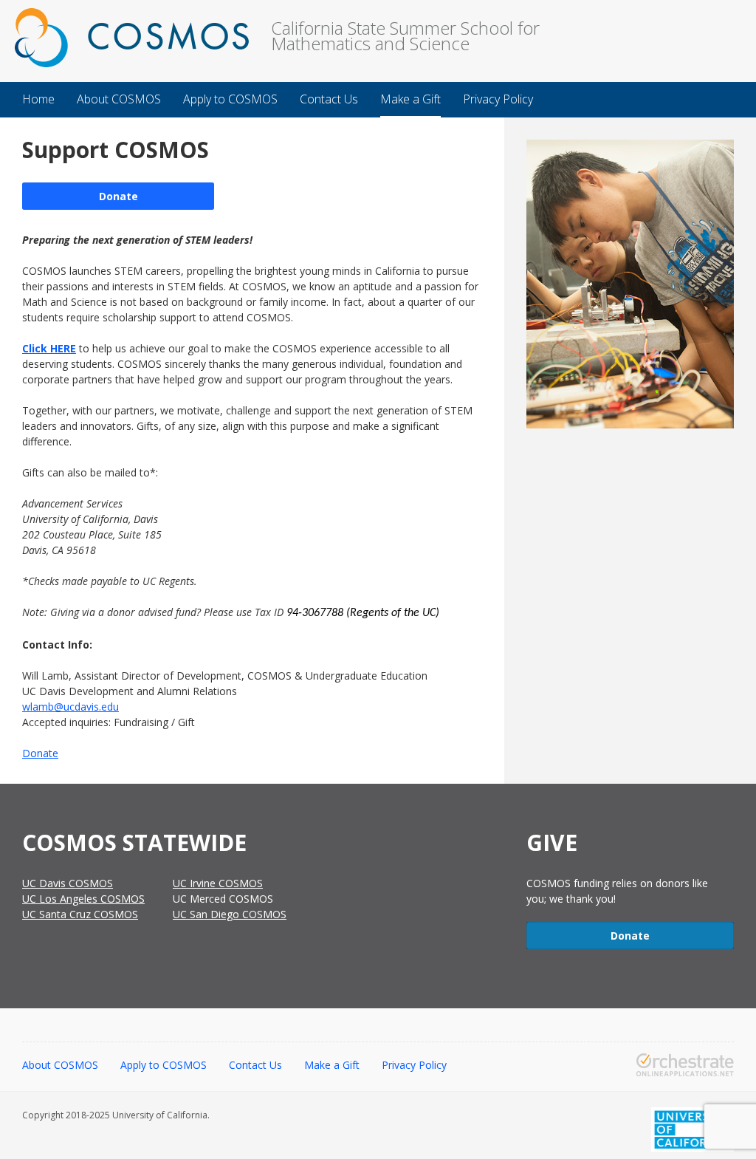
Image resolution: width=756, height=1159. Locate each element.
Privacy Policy (414, 1065)
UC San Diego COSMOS (229, 914)
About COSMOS (60, 1065)
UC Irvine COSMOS (218, 883)
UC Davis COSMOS (67, 883)
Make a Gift (332, 1065)
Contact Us (255, 1065)
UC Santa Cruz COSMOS (80, 914)
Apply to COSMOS (163, 1065)
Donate (118, 196)
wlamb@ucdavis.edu (70, 707)
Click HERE (49, 348)
